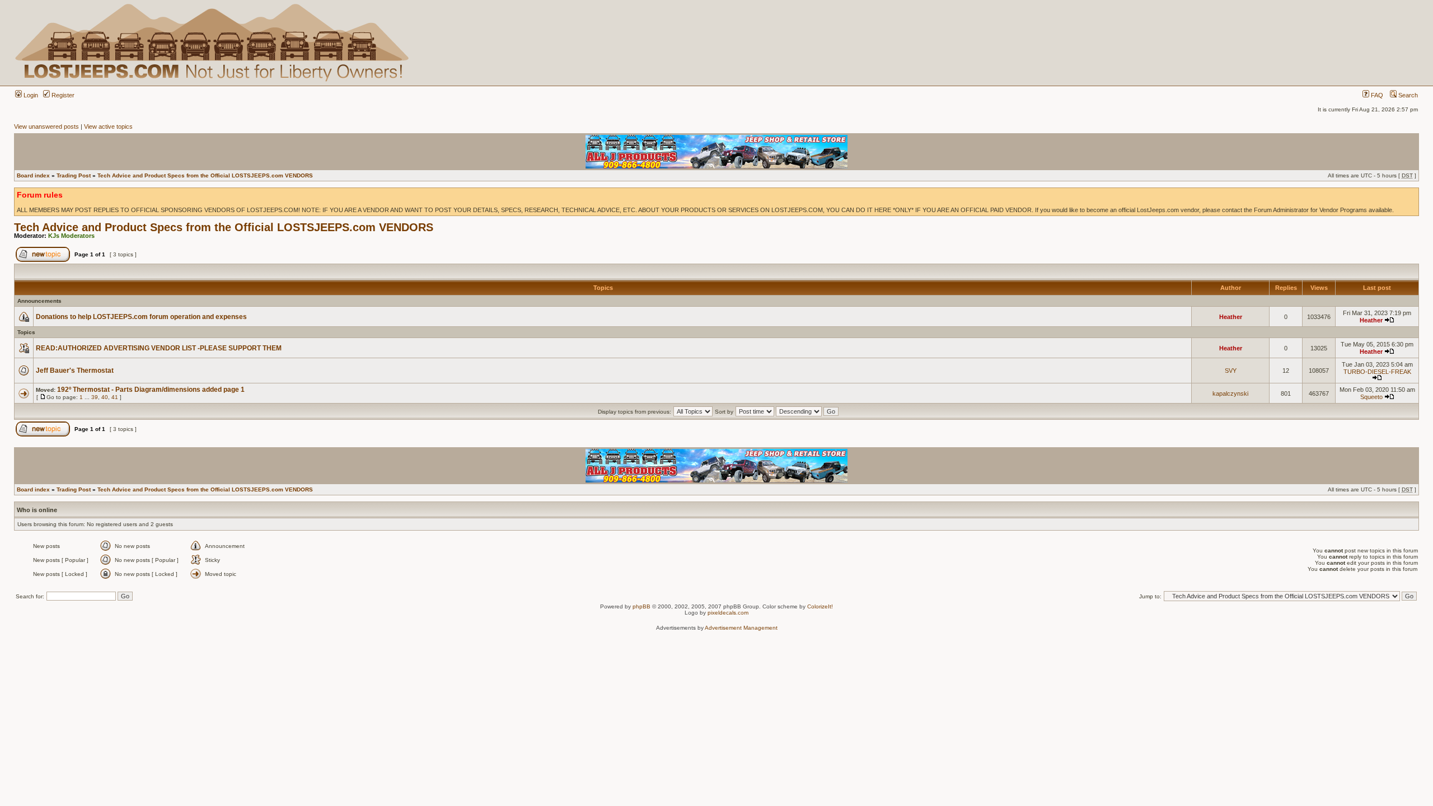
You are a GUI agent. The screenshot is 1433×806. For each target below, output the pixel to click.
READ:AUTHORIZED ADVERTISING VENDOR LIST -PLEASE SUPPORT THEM (159, 348)
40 (104, 397)
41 (114, 397)
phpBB (641, 606)
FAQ (1376, 95)
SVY (1231, 370)
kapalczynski (1230, 393)
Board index (33, 175)
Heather (1230, 316)
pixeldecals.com (728, 613)
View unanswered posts (46, 126)
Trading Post (74, 175)
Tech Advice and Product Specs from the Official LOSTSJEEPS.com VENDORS (205, 175)
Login (30, 95)
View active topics (108, 126)
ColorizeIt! (820, 606)
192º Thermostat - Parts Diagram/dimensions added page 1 (151, 389)
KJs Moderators (71, 235)
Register (62, 95)
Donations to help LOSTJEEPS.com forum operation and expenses (141, 317)
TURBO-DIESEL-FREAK (1377, 371)
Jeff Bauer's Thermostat (75, 370)
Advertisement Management (741, 628)
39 (94, 397)
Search (1407, 95)
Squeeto (1371, 396)
